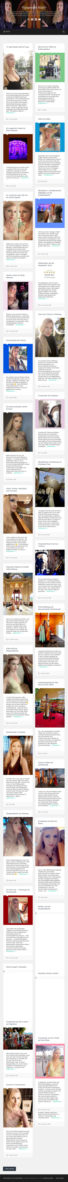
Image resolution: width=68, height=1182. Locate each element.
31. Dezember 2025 (45, 305)
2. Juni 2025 (43, 453)
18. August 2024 (12, 723)
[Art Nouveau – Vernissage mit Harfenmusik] (18, 910)
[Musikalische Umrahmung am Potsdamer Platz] (50, 487)
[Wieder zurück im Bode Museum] (18, 295)
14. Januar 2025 (12, 558)
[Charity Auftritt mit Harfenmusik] (50, 778)
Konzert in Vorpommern (15, 1085)
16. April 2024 (44, 812)
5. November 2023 (45, 1124)
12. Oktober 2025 (45, 386)
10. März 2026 (44, 254)
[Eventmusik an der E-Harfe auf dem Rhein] (50, 1061)
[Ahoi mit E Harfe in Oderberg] (50, 337)
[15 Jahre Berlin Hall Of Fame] (18, 70)
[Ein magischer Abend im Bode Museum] (18, 149)
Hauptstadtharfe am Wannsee (17, 813)
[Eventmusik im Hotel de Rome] (50, 846)
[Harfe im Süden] (50, 137)
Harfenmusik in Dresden (15, 732)
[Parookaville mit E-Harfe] (18, 358)
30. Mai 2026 (43, 181)
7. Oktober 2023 (12, 1155)
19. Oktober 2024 (13, 639)
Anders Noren (48, 1178)
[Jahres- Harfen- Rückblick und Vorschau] (18, 514)
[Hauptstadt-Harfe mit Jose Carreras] (50, 562)
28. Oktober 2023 (13, 1075)
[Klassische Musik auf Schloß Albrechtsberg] (18, 594)
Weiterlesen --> (11, 113)
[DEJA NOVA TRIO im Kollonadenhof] (50, 67)
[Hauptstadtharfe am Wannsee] (18, 836)
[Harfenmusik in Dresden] (18, 755)
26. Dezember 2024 (45, 598)
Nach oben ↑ (60, 1178)
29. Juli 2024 (43, 753)
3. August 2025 (12, 397)
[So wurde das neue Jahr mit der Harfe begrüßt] (18, 220)
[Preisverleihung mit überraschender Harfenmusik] (50, 630)
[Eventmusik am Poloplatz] (50, 414)
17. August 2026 (12, 119)
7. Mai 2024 (11, 804)
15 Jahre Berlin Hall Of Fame (17, 47)
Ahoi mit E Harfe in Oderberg (49, 314)
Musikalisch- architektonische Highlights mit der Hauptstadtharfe (49, 193)
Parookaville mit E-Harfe (16, 340)
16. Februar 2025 (45, 534)
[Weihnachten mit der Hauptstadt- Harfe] (50, 274)
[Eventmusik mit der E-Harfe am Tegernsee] (18, 1039)
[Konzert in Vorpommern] (18, 1108)
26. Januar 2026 (12, 266)
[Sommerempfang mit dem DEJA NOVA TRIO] (50, 707)
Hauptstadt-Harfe (34, 7)
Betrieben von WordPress (13, 1178)
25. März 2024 (12, 880)
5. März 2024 (43, 897)
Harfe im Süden (44, 119)
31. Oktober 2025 (13, 331)
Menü (8, 32)
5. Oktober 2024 (44, 673)
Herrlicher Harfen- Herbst (48, 973)
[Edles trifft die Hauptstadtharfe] (18, 674)
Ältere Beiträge (10, 1169)
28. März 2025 (12, 479)
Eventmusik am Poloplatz (48, 396)
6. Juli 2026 (43, 110)
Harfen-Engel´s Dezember (16, 967)
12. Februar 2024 (13, 958)
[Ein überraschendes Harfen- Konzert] (18, 432)
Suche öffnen (63, 32)
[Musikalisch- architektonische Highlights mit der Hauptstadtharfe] (50, 213)
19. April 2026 (12, 186)
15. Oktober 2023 (45, 1109)
